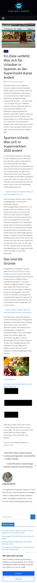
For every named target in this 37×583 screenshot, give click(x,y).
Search (32, 517)
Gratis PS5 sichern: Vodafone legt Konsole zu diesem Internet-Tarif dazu (18, 465)
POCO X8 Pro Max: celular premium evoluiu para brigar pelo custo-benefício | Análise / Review (19, 456)
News (6, 51)
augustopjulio (20, 82)
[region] (18, 568)
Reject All (18, 579)
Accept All (18, 573)
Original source (9, 445)
